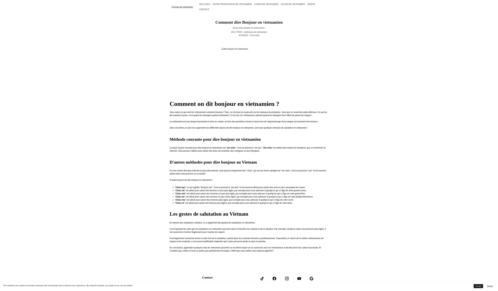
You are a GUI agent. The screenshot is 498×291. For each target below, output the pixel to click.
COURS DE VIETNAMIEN (266, 4)
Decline (490, 286)
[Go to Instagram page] (288, 278)
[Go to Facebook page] (276, 278)
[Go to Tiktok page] (263, 278)
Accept (478, 286)
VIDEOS (311, 4)
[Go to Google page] (311, 278)
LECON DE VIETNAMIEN (293, 4)
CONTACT (204, 9)
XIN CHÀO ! (204, 4)
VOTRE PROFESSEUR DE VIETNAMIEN (232, 4)
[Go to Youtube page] (300, 278)
